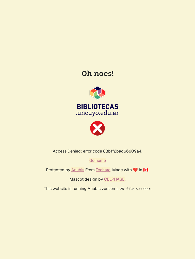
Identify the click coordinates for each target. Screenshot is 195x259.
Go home (97, 160)
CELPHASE (114, 179)
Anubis (77, 169)
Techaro (103, 169)
